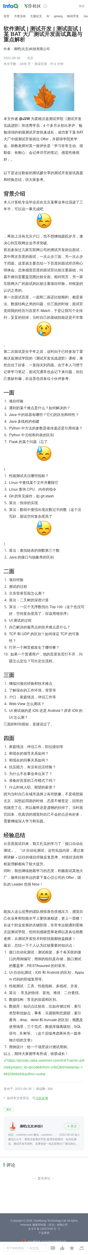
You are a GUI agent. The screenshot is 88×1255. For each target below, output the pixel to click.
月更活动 (20, 16)
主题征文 (36, 16)
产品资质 (44, 1232)
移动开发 (73, 16)
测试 (9, 1109)
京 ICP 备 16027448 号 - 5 (44, 1228)
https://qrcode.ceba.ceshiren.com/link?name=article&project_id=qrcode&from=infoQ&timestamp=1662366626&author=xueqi (44, 1067)
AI (47, 16)
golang (58, 16)
